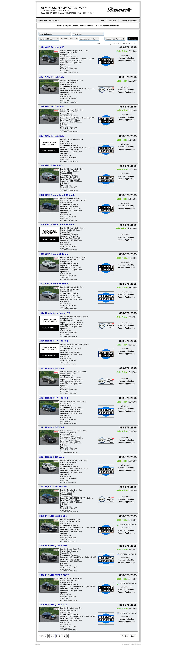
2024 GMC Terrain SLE (51, 77)
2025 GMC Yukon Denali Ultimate (57, 195)
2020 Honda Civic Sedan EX (54, 313)
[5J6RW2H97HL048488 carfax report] (104, 412)
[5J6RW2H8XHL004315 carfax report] (104, 381)
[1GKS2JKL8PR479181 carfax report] (104, 268)
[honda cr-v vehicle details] (49, 350)
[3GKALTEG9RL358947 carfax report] (104, 120)
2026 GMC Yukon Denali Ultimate (57, 225)
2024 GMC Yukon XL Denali (54, 284)
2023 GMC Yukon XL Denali (54, 254)
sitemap (37, 644)
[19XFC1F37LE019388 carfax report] (104, 325)
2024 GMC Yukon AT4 (51, 165)
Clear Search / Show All (49, 20)
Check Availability (126, 58)
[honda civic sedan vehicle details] (49, 323)
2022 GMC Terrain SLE (51, 47)
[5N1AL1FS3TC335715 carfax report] (104, 530)
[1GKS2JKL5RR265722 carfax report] (104, 297)
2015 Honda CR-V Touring (53, 341)
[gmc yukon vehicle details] (49, 175)
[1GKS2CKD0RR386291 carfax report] (104, 179)
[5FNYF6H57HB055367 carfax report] (104, 471)
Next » (133, 636)
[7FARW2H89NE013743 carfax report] (104, 440)
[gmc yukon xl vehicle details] (49, 264)
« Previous (124, 636)
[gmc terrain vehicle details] (49, 57)
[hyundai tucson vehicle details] (49, 496)
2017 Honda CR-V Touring (53, 398)
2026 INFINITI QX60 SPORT (54, 545)
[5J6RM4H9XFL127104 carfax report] (104, 354)
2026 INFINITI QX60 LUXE (53, 516)
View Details (126, 55)
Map (102, 20)
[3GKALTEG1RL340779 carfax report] (104, 89)
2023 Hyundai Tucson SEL (53, 486)
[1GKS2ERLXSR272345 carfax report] (104, 209)
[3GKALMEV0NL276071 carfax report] (104, 61)
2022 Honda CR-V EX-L (52, 427)
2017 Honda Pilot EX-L (51, 457)
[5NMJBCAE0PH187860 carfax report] (104, 499)
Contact (112, 20)
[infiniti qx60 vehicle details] (49, 526)
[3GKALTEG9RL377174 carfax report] (104, 150)
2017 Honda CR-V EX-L (52, 368)
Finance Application (129, 20)
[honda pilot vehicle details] (49, 467)
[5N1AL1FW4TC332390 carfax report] (104, 589)
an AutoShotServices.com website (131, 644)
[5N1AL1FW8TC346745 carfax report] (104, 559)
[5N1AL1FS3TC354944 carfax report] (104, 618)
